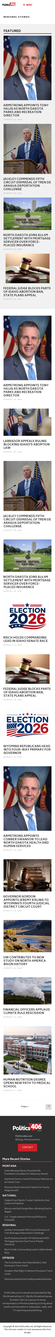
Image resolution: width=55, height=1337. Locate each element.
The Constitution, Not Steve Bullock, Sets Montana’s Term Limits (25, 1264)
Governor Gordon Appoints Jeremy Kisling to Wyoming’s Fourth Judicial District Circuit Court (26, 902)
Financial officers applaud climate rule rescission (26, 1011)
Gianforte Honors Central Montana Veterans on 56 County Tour (28, 1180)
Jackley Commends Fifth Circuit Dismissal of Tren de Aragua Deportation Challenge (27, 184)
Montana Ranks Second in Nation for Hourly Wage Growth (26, 1189)
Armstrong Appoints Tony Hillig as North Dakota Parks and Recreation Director (26, 110)
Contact (27, 1147)
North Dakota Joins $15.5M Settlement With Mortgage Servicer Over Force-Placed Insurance (27, 240)
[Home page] (27, 1127)
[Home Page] (9, 5)
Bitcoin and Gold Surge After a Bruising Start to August (28, 1210)
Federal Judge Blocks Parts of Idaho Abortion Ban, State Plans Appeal (27, 292)
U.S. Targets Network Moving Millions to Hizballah (25, 1218)
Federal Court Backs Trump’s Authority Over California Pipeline (27, 1202)
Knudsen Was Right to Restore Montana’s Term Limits (28, 1272)
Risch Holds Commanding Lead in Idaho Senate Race (25, 639)
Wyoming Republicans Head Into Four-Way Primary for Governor (27, 750)
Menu (29, 4)
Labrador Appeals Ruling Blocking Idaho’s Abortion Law (26, 445)
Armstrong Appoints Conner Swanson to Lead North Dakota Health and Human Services (26, 841)
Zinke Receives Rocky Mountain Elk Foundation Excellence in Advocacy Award (26, 1172)
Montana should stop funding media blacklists (28, 1279)
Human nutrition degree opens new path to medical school (26, 1083)
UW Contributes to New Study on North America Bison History (24, 961)
